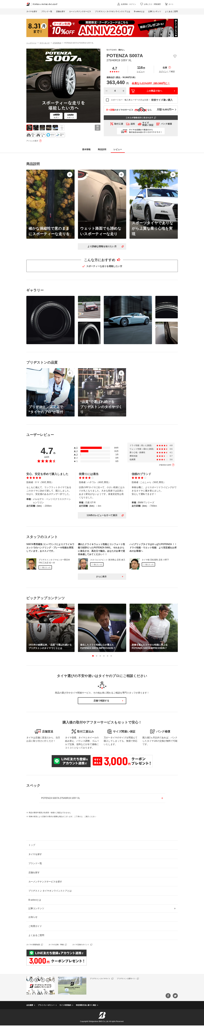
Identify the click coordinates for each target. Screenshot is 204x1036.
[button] (93, 656)
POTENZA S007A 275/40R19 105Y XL (60, 798)
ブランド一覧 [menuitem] (46, 11)
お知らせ (32, 917)
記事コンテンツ (36, 908)
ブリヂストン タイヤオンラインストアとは (50, 891)
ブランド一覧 (35, 863)
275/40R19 (57, 43)
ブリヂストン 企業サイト (126, 979)
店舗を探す (34, 872)
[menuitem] (80, 11)
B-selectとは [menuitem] (139, 11)
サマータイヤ (45, 43)
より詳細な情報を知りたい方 (102, 246)
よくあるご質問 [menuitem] (171, 11)
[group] (29, 127)
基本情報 (86, 149)
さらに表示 (101, 576)
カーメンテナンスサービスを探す (45, 881)
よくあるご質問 (36, 935)
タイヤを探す (31, 11)
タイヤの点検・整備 (56, 945)
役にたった (46, 567)
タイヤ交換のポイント (80, 945)
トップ (31, 845)
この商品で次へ (154, 91)
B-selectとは (34, 900)
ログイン (163, 71)
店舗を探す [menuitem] (60, 11)
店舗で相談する (101, 700)
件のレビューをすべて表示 (102, 515)
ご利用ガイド (35, 926)
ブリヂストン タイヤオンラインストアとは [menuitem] (112, 11)
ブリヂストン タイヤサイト (100, 979)
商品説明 (102, 149)
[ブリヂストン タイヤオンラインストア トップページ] (41, 4)
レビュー (141, 71)
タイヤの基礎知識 (33, 945)
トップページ (31, 43)
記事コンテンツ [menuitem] (154, 11)
